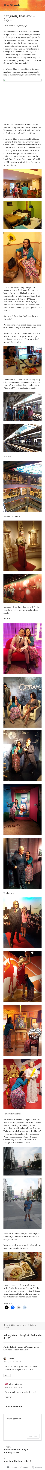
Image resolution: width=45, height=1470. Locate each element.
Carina (11, 1358)
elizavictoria (22, 1325)
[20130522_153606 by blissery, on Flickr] (22, 702)
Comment (33, 1436)
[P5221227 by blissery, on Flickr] (22, 546)
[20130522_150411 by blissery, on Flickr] (22, 1084)
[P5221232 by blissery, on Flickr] (22, 1266)
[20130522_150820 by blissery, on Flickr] (22, 1030)
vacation (6, 1327)
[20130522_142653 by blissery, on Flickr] (22, 438)
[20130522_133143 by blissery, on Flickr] (22, 257)
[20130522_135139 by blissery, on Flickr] (22, 360)
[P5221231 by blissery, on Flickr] (22, 1203)
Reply (7, 1375)
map (5, 75)
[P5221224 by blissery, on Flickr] (22, 406)
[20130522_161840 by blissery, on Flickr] (22, 486)
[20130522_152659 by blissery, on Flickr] (22, 863)
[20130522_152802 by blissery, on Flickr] (22, 922)
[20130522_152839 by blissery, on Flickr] (22, 809)
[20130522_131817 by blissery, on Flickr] (22, 215)
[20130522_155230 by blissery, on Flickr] (22, 648)
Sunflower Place (10, 57)
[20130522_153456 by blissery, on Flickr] (22, 755)
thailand (32, 1325)
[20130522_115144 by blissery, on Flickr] (22, 183)
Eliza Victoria (12, 5)
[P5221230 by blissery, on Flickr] (22, 1161)
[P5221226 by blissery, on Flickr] (22, 588)
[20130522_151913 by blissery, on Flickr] (22, 976)
